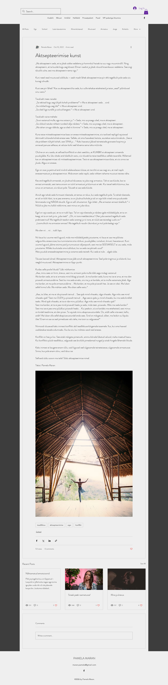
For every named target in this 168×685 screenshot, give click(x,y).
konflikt (78, 525)
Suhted (44, 29)
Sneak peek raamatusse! (79, 595)
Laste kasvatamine (59, 29)
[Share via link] (56, 541)
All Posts (25, 29)
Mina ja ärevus (117, 595)
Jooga (115, 29)
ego (69, 525)
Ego (35, 29)
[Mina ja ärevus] (127, 579)
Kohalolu (125, 29)
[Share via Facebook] (36, 541)
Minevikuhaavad (77, 29)
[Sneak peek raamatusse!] (84, 579)
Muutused (91, 29)
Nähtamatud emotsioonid (38, 573)
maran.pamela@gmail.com (84, 665)
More (136, 29)
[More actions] (131, 47)
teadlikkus (41, 525)
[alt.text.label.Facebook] (144, 18)
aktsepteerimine (56, 525)
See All (143, 563)
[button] (146, 11)
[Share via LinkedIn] (49, 541)
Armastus (104, 29)
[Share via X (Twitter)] (43, 541)
